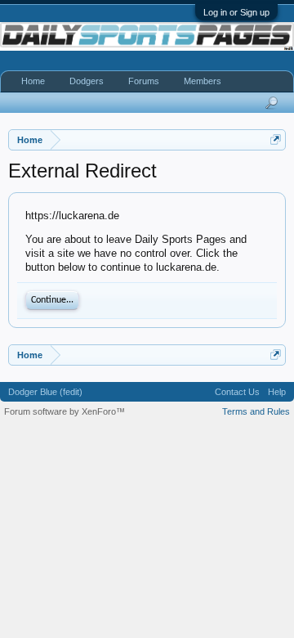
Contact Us (237, 392)
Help (277, 392)
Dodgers (86, 81)
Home (33, 81)
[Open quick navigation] (275, 139)
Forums (143, 81)
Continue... (52, 300)
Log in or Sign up (236, 12)
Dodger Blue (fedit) (45, 392)
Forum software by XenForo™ (64, 411)
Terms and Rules (256, 411)
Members (202, 81)
